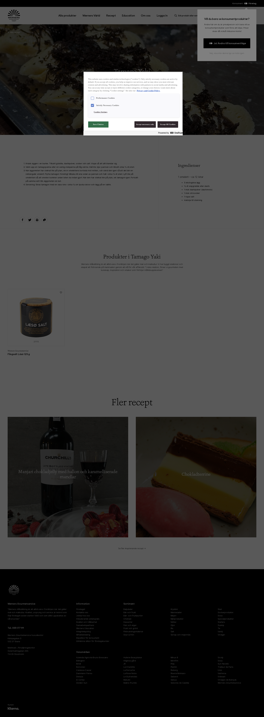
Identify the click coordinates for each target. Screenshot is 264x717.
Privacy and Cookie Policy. (148, 91)
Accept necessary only (145, 124)
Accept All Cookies (167, 124)
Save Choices (98, 124)
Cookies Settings (100, 112)
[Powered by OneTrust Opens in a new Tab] (169, 133)
